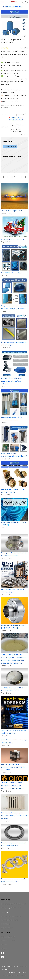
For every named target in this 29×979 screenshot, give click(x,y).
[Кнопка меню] (2, 2)
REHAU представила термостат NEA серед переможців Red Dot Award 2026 (13, 767)
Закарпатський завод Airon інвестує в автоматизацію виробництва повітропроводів (12, 785)
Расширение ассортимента (11, 272)
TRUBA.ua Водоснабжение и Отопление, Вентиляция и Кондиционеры (16, 127)
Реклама (4, 945)
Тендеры (4, 948)
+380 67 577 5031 (17, 120)
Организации (5, 924)
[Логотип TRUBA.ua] (13, 1)
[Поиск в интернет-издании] (22, 2)
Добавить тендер (6, 928)
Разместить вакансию (8, 941)
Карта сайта (23, 975)
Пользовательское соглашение (11, 975)
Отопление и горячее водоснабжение (14, 904)
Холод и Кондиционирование (11, 908)
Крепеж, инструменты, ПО (9, 920)
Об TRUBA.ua (6, 972)
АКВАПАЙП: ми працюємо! (11, 211)
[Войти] (26, 2)
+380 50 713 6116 (17, 117)
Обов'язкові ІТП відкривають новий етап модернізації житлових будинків (14, 815)
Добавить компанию (8, 937)
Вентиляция (5, 912)
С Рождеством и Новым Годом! (12, 239)
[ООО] (3, 177)
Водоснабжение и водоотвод (11, 916)
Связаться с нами (15, 972)
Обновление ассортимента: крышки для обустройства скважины (11, 381)
